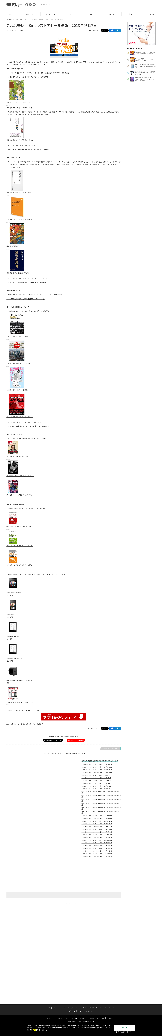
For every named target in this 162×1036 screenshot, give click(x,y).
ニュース (91, 14)
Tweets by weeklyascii (71, 904)
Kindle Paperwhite (12, 636)
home (10, 20)
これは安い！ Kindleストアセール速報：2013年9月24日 (96, 823)
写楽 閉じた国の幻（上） (14, 246)
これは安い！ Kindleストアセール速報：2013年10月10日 (96, 856)
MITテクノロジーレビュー (86, 1011)
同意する (125, 1028)
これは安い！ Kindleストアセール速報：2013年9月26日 (96, 829)
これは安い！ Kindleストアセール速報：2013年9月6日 (96, 778)
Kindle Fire (10, 614)
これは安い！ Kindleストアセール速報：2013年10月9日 (96, 853)
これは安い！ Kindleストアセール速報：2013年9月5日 (96, 780)
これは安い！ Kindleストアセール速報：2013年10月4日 (96, 845)
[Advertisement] (121, 5)
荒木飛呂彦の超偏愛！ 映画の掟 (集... (19, 192)
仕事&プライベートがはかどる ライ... (19, 526)
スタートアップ (93, 1008)
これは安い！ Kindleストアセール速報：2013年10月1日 (96, 837)
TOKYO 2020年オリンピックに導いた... (20, 363)
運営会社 (74, 1018)
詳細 (34, 1030)
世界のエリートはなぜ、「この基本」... (19, 336)
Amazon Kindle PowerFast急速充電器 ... (20, 680)
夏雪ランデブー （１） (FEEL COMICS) (19, 102)
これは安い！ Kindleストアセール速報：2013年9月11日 (96, 769)
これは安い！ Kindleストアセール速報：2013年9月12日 (96, 767)
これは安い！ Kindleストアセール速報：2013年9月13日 (96, 764)
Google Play (38, 724)
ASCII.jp (73, 1011)
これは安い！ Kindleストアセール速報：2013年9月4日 (96, 783)
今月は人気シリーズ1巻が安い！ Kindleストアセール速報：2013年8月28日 (101, 800)
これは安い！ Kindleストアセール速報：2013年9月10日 (96, 772)
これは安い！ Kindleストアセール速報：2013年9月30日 (96, 834)
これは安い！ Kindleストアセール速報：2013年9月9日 (96, 775)
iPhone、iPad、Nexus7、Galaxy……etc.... (20, 702)
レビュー (70, 14)
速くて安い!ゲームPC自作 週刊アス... (19, 495)
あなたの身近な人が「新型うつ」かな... (19, 140)
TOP (50, 14)
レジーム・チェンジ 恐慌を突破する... (19, 219)
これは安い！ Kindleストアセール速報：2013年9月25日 (96, 826)
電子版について (111, 1018)
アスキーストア (10, 14)
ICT (100, 1008)
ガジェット (111, 14)
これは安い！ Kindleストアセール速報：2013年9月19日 (96, 818)
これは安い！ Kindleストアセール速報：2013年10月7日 (96, 848)
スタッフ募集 (100, 1018)
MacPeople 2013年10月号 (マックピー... (20, 476)
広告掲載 (92, 1018)
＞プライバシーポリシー (124, 1032)
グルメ (152, 14)
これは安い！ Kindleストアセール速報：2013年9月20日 (96, 821)
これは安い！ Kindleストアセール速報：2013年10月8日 (96, 851)
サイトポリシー (51, 1018)
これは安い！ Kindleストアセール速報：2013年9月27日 (96, 832)
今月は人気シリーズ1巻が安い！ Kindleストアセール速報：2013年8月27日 (101, 804)
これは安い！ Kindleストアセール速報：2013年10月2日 (96, 840)
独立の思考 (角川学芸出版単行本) (17, 273)
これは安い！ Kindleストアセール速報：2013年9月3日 (96, 786)
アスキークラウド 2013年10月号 (17, 456)
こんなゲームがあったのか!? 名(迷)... (19, 565)
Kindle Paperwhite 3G (14, 658)
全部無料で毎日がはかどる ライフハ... (19, 546)
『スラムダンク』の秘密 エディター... (19, 417)
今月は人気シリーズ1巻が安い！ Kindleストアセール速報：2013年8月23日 (101, 812)
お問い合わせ (83, 1018)
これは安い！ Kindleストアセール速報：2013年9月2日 (96, 788)
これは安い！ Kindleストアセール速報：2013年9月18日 (96, 815)
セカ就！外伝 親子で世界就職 (16, 390)
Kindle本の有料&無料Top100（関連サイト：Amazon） (25, 299)
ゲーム (131, 14)
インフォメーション (30, 14)
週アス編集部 (94, 30)
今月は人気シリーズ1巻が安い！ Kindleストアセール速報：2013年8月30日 (101, 792)
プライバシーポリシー (63, 1018)
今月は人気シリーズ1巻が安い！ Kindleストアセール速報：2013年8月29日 (101, 796)
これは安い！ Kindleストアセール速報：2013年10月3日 (96, 842)
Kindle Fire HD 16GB (13, 592)
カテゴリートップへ (111, 749)
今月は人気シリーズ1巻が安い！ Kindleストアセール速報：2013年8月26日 (101, 808)
